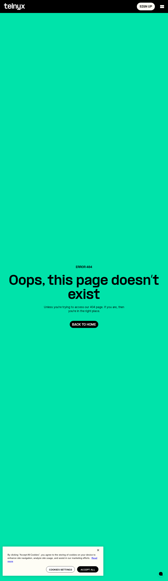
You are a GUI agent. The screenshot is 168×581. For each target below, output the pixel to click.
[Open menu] (162, 7)
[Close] (98, 550)
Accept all (88, 569)
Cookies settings (60, 569)
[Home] (14, 6)
